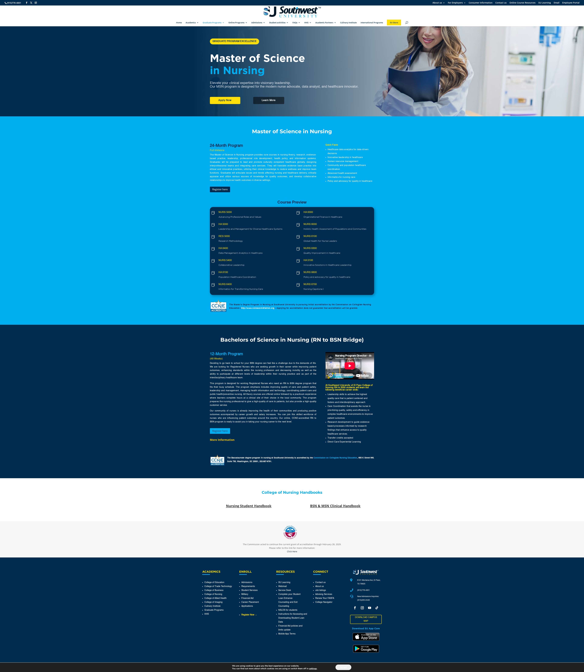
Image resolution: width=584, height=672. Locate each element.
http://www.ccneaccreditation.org (258, 308)
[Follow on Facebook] (355, 608)
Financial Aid (247, 598)
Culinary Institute (348, 22)
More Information (222, 440)
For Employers (455, 3)
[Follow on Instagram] (362, 608)
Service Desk (284, 590)
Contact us (501, 3)
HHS (306, 22)
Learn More (269, 100)
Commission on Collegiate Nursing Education (335, 458)
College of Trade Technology (218, 586)
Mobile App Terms (286, 634)
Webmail (282, 586)
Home (179, 22)
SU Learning (544, 3)
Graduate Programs (212, 22)
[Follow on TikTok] (377, 608)
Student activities (277, 22)
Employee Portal (570, 3)
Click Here (292, 551)
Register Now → (249, 615)
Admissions (256, 22)
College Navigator (323, 602)
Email (556, 3)
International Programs (372, 22)
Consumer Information (480, 3)
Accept (343, 667)
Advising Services (323, 594)
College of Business (213, 590)
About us (437, 3)
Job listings (320, 590)
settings (313, 668)
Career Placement (250, 602)
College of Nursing (213, 594)
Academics (191, 22)
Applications (247, 606)
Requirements (248, 586)
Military (244, 594)
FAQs (294, 22)
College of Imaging (213, 602)
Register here (220, 189)
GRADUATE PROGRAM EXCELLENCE (234, 41)
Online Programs (236, 22)
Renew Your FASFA (324, 598)
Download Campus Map (366, 619)
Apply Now (225, 100)
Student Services (249, 590)
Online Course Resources (522, 3)
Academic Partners (324, 22)
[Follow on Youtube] (370, 608)
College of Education (214, 582)
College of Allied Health (215, 598)
